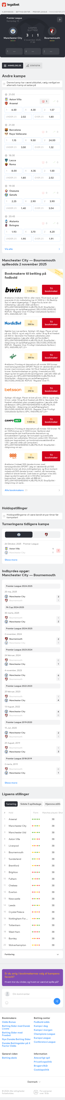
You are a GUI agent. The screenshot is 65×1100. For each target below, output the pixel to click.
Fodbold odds (42, 1021)
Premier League (40, 12)
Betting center (23, 12)
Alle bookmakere (16, 490)
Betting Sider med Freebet (12, 1034)
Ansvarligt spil (42, 1057)
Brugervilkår (41, 1065)
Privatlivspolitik (43, 1061)
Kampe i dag (41, 1025)
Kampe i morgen (43, 1029)
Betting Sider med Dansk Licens (16, 1027)
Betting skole (9, 1057)
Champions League (44, 1033)
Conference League (45, 1041)
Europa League (42, 1037)
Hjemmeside (7, 12)
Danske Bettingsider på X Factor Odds (16, 1044)
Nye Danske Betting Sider (16, 1039)
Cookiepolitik (41, 1069)
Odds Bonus (9, 1021)
